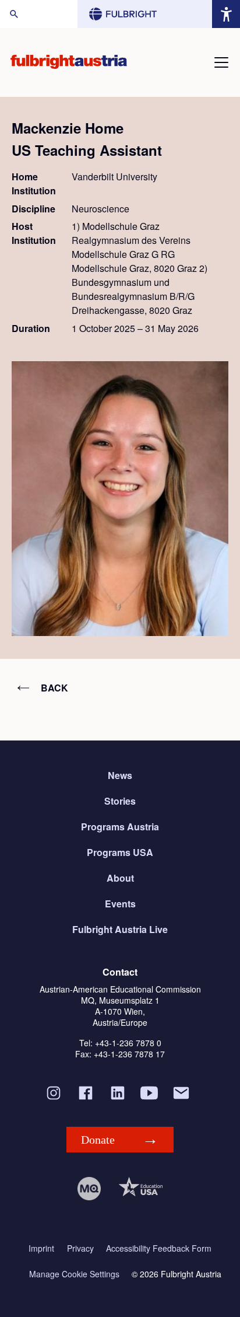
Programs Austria (120, 826)
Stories (120, 801)
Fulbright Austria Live (120, 929)
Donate (98, 1139)
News (120, 775)
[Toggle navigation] (221, 62)
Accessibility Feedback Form (158, 1248)
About (120, 878)
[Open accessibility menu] (226, 14)
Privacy (80, 1248)
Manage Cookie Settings (74, 1274)
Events (120, 903)
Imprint (41, 1248)
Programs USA (120, 852)
